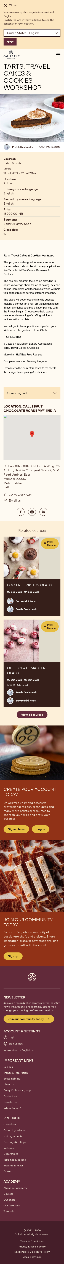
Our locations (12, 1205)
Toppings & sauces (15, 1159)
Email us (15, 500)
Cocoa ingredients (15, 1130)
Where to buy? (12, 1108)
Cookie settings (32, 1256)
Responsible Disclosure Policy (32, 1251)
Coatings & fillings (15, 1142)
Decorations (11, 1153)
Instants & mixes (13, 1165)
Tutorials (9, 1211)
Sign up (13, 956)
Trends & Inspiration (16, 1072)
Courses (8, 1193)
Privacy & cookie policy (32, 1246)
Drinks (7, 1171)
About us (9, 1084)
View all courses (32, 714)
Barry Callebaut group (17, 1090)
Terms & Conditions (32, 1241)
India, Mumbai (13, 163)
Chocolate (10, 1124)
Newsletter (10, 1102)
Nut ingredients (13, 1136)
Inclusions (9, 1148)
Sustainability (12, 1078)
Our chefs (9, 1199)
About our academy (15, 1188)
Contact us (10, 1096)
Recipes (8, 1066)
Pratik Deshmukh (22, 147)
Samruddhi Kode (26, 601)
